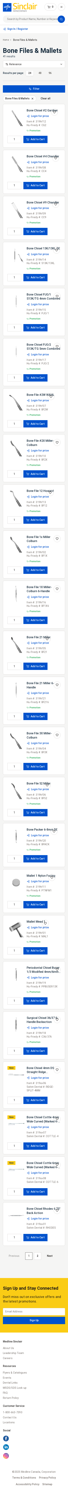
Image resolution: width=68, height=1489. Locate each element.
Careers (8, 1358)
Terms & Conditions (24, 1477)
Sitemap (47, 1484)
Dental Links (10, 1382)
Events (7, 1377)
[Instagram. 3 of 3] (34, 1456)
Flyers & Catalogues (15, 1372)
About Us (8, 1348)
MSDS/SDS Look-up (14, 1387)
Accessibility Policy (27, 1484)
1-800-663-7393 (12, 1412)
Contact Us (10, 1417)
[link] (20, 7)
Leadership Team (13, 1353)
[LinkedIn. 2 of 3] (34, 1447)
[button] (50, 7)
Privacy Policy (47, 1477)
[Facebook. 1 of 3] (34, 1439)
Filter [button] (36, 88)
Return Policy (11, 1397)
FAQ (5, 1392)
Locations (9, 1422)
